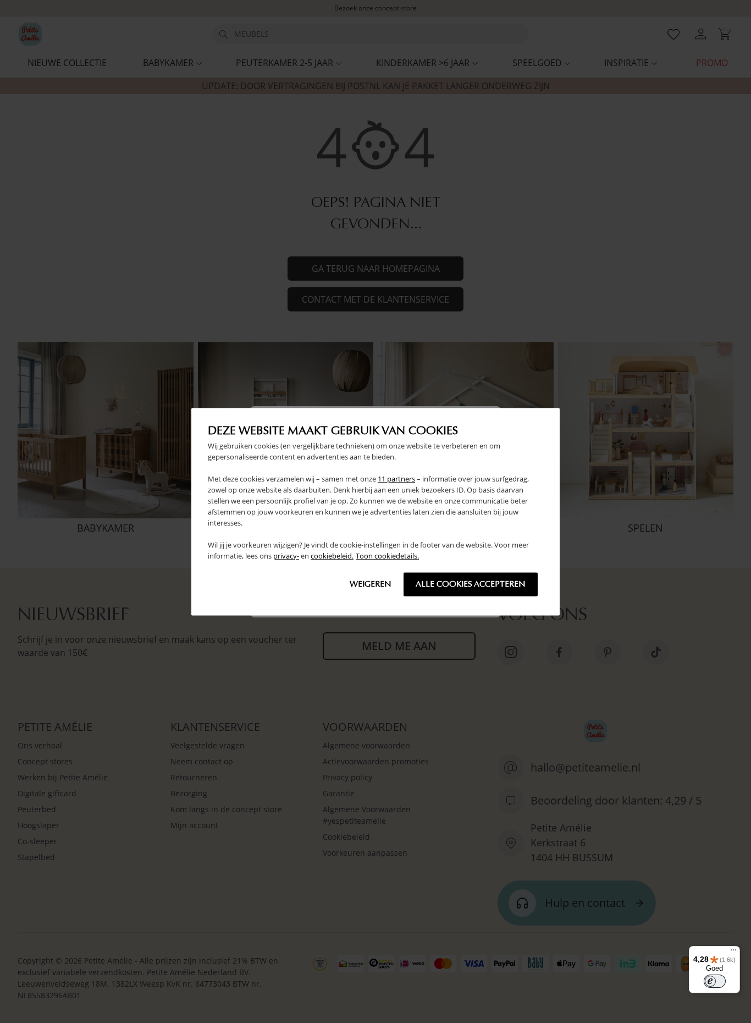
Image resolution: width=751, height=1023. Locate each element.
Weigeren (370, 584)
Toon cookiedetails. (387, 556)
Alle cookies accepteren (471, 584)
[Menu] (733, 952)
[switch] (715, 981)
